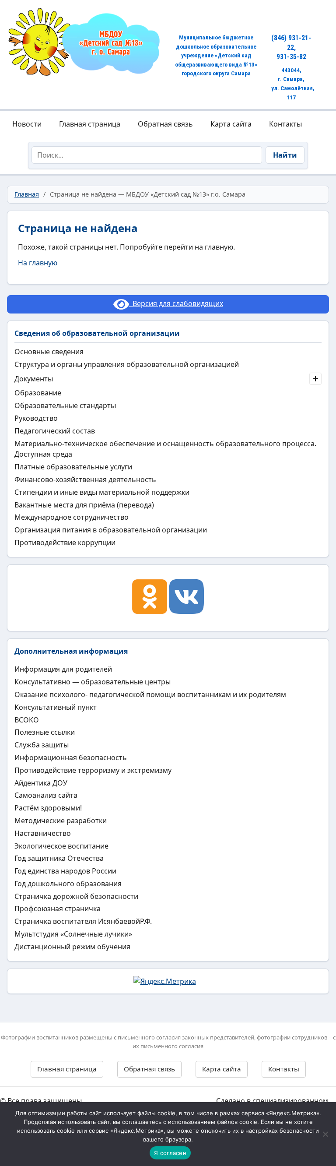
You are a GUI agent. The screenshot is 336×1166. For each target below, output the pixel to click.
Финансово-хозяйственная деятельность (85, 479)
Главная (26, 194)
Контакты (285, 124)
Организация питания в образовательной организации (110, 530)
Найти (285, 155)
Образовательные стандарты (65, 405)
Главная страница (89, 124)
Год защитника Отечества (59, 858)
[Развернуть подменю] (315, 379)
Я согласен (170, 1152)
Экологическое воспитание (61, 846)
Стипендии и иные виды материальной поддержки (101, 492)
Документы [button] (33, 379)
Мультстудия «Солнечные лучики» (73, 934)
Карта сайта (231, 124)
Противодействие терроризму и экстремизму (93, 770)
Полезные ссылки (44, 732)
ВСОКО (26, 720)
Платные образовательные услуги (73, 467)
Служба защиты (41, 745)
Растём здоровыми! (48, 808)
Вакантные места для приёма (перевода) (84, 505)
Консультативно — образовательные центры (92, 682)
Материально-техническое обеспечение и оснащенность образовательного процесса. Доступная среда (165, 449)
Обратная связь (165, 124)
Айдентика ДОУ (40, 783)
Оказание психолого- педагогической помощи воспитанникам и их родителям (150, 694)
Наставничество (42, 833)
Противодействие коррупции (65, 542)
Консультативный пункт (55, 707)
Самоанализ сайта (45, 795)
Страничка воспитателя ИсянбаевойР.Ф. (83, 921)
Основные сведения (49, 351)
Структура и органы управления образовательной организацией (126, 364)
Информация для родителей (63, 669)
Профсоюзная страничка (57, 908)
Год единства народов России (65, 871)
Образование (37, 393)
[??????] (325, 1134)
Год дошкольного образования (68, 883)
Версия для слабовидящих (176, 303)
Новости (27, 124)
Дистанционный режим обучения (72, 946)
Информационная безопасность (70, 757)
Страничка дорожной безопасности (76, 896)
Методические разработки (60, 820)
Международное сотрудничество (71, 517)
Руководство (36, 418)
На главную (37, 263)
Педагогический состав (54, 431)
